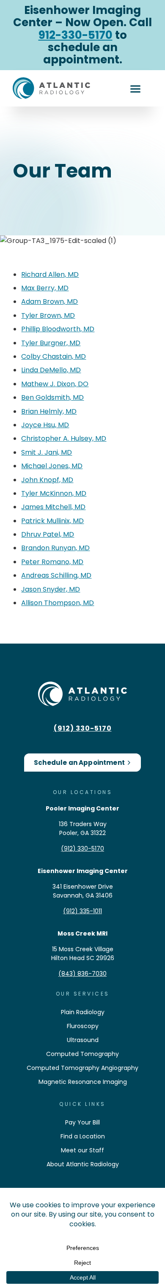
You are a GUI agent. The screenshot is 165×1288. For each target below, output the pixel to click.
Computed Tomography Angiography (82, 1068)
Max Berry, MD (45, 288)
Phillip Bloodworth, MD (57, 329)
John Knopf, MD (47, 480)
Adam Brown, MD (49, 301)
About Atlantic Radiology (83, 1164)
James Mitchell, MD (53, 507)
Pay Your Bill (82, 1122)
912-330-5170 (75, 35)
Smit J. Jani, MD (46, 452)
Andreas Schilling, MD (56, 575)
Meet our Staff (82, 1150)
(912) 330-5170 (83, 728)
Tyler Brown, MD (48, 315)
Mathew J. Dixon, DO (54, 384)
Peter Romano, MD (52, 562)
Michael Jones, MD (51, 466)
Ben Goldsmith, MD (52, 397)
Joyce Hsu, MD (45, 425)
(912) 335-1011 (82, 911)
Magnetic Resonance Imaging (82, 1082)
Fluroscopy (83, 1026)
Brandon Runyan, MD (55, 548)
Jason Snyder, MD (50, 589)
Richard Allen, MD (50, 274)
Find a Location (82, 1136)
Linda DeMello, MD (51, 370)
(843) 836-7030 (82, 973)
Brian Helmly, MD (49, 411)
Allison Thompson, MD (57, 603)
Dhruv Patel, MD (47, 534)
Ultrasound (83, 1040)
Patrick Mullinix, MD (52, 521)
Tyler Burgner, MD (50, 343)
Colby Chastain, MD (53, 356)
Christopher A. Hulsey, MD (63, 438)
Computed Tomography (82, 1054)
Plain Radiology (82, 1012)
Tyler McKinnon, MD (53, 493)
